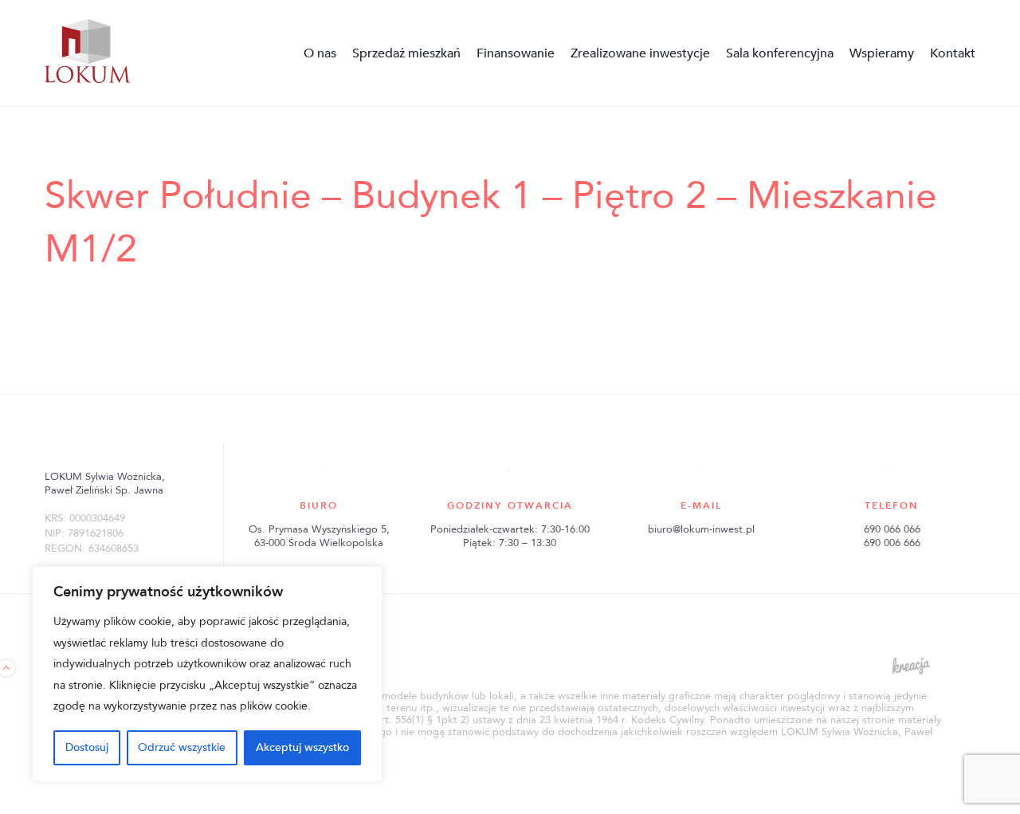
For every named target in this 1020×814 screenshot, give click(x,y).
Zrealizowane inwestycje (640, 53)
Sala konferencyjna (780, 53)
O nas (320, 53)
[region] (207, 674)
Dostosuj (86, 747)
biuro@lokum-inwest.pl (701, 529)
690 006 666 (892, 543)
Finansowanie (516, 53)
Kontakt (952, 53)
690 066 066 (892, 529)
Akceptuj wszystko (302, 747)
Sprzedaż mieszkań (406, 53)
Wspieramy (881, 53)
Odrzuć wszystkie (182, 747)
